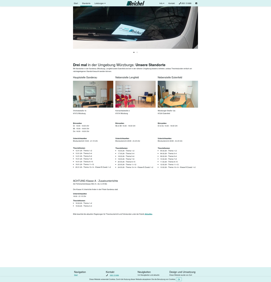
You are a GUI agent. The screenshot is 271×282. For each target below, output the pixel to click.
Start (76, 3)
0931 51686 (186, 3)
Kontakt (171, 3)
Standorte (86, 3)
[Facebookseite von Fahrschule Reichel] (196, 3)
